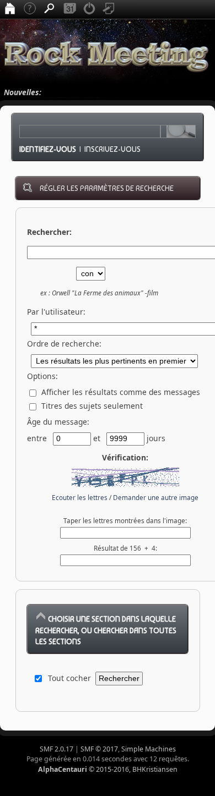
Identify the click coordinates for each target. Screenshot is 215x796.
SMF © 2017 (99, 749)
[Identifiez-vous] (89, 9)
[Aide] (30, 9)
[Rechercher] (50, 9)
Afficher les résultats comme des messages (119, 392)
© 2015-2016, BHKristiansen (108, 769)
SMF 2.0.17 (56, 749)
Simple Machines (148, 749)
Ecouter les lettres (80, 497)
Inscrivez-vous (112, 149)
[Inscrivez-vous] (109, 9)
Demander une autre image (155, 497)
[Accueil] (10, 9)
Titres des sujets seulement (91, 405)
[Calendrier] (69, 9)
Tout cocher (69, 678)
